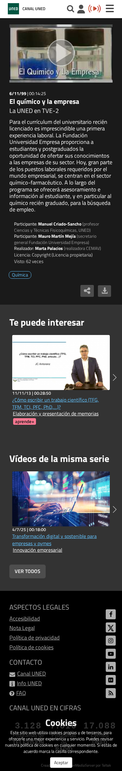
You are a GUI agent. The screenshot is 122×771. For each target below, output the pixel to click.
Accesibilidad (24, 618)
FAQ (21, 693)
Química (20, 274)
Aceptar (61, 762)
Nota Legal (22, 628)
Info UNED (29, 683)
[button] (114, 377)
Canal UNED (31, 673)
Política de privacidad (34, 637)
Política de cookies (31, 647)
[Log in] (81, 10)
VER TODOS (27, 571)
